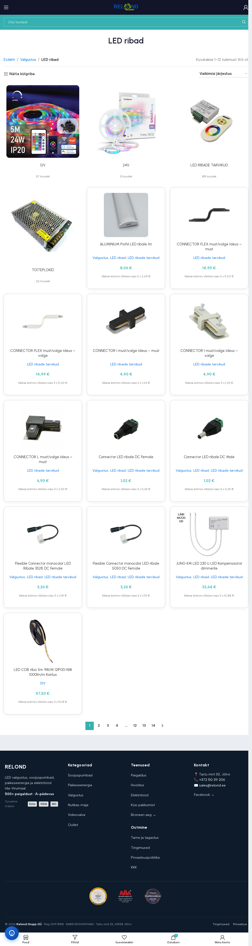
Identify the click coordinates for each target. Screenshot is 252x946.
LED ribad (118, 257)
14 (153, 725)
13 (144, 725)
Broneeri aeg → (143, 815)
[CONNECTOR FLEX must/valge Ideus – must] (209, 215)
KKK (134, 867)
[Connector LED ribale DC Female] (126, 427)
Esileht (9, 59)
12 (135, 725)
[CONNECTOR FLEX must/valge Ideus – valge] (43, 321)
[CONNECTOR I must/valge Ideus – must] (126, 321)
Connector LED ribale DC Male (209, 457)
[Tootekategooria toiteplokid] (43, 237)
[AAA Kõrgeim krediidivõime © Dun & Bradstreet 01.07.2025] (125, 896)
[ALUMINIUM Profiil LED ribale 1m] (126, 215)
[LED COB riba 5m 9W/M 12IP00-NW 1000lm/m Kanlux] (43, 640)
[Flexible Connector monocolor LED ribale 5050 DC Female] (126, 534)
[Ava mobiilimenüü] (6, 7)
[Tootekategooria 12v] (43, 132)
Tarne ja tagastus (145, 838)
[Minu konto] (246, 7)
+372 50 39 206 (212, 780)
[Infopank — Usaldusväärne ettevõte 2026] (152, 896)
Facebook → (204, 795)
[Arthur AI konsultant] (12, 933)
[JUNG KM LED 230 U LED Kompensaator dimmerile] (209, 534)
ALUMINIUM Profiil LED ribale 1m (126, 244)
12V (43, 683)
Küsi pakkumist (143, 805)
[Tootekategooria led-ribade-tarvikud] (209, 132)
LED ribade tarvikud (143, 257)
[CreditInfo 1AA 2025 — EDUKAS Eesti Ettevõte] (98, 896)
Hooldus (137, 785)
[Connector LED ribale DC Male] (209, 427)
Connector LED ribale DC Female (126, 457)
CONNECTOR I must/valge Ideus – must (126, 350)
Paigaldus (138, 775)
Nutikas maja (78, 805)
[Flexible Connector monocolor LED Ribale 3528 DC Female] (43, 534)
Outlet (73, 825)
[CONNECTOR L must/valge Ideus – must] (43, 427)
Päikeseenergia (80, 785)
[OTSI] (243, 22)
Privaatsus (240, 924)
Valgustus (28, 59)
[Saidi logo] (126, 7)
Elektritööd (139, 795)
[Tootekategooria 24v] (126, 132)
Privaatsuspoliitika (145, 857)
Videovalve (76, 815)
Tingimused (140, 848)
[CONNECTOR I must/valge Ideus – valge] (209, 321)
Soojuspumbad (80, 775)
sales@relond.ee (212, 785)
